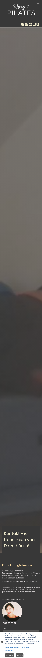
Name (5, 628)
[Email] (34, 24)
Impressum (25, 648)
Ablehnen (20, 655)
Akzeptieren (9, 655)
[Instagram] (26, 24)
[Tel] (38, 24)
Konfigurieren (9, 650)
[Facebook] (22, 24)
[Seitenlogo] (21, 10)
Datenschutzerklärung (12, 648)
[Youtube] (30, 24)
